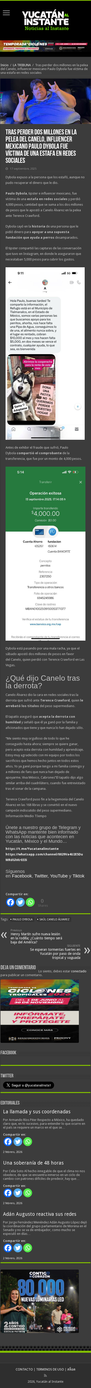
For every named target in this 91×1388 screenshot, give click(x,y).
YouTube (59, 876)
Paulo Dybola (23, 919)
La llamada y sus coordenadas (37, 1112)
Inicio (5, 65)
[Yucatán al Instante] (45, 19)
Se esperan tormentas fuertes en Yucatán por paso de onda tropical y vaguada (55, 952)
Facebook (22, 876)
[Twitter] (20, 902)
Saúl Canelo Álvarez (54, 919)
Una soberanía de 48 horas (33, 1163)
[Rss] (45, 1376)
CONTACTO (24, 1369)
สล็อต (71, 1369)
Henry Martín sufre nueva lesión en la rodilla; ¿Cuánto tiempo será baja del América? (36, 936)
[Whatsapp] (30, 902)
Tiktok (78, 876)
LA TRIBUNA (22, 65)
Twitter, (41, 876)
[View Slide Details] (40, 1012)
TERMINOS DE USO (50, 1369)
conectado (78, 971)
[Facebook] (10, 902)
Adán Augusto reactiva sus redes (39, 1214)
